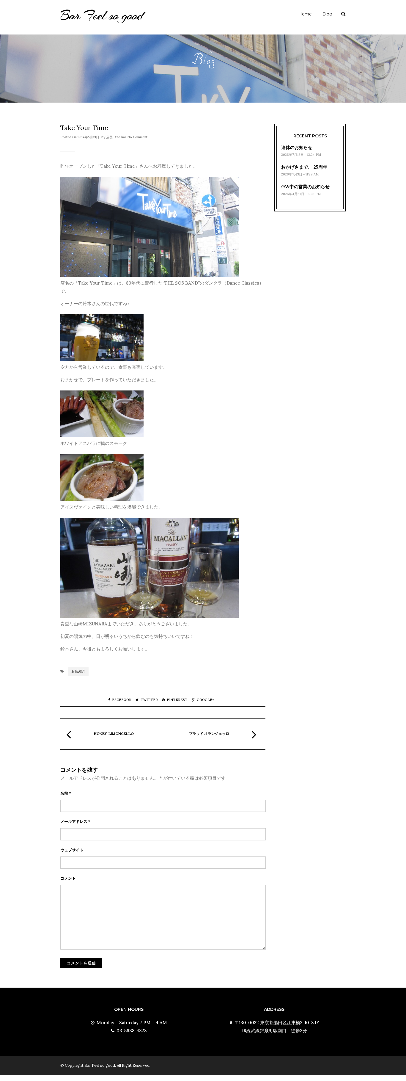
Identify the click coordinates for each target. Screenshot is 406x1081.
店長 (109, 137)
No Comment (137, 137)
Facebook (121, 700)
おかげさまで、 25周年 (304, 167)
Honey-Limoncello (114, 733)
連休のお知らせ (296, 147)
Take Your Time (84, 127)
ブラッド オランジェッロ (211, 733)
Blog (327, 14)
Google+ (205, 700)
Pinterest (177, 700)
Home (305, 14)
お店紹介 (78, 671)
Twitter (149, 700)
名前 (65, 793)
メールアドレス (75, 821)
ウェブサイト (72, 850)
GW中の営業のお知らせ (305, 186)
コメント (68, 878)
